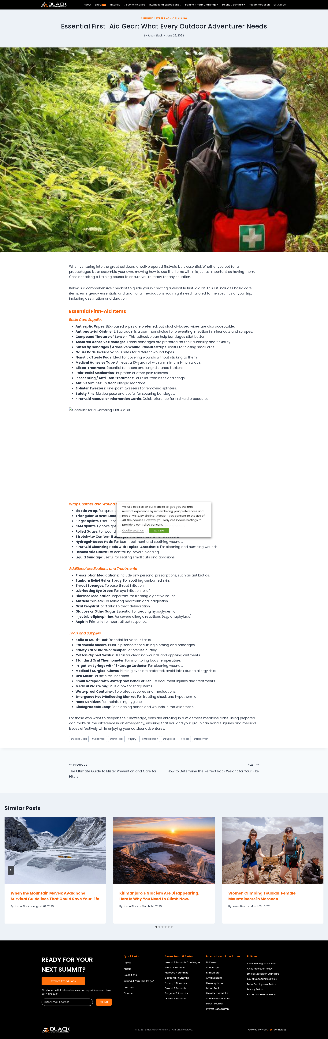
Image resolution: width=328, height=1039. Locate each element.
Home (127, 962)
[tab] (156, 927)
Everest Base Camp (217, 1009)
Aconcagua (213, 967)
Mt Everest (211, 962)
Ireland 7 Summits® (233, 4)
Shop (100, 4)
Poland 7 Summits (175, 988)
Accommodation (259, 4)
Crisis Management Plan (261, 963)
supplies (169, 739)
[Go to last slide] (11, 870)
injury (131, 739)
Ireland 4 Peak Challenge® (201, 4)
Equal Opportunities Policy (262, 979)
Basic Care (79, 739)
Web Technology (273, 1029)
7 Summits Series (134, 4)
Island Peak (212, 988)
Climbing (147, 18)
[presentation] (55, 850)
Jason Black (154, 35)
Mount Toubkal (214, 1003)
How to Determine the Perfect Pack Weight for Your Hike (213, 768)
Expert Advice (166, 18)
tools (184, 739)
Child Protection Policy (260, 968)
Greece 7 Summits (175, 998)
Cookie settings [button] (133, 530)
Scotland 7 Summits (177, 977)
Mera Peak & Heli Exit (217, 993)
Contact (128, 993)
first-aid (116, 739)
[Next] (317, 870)
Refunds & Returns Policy (261, 994)
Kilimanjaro (212, 972)
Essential (98, 739)
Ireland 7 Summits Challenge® (182, 962)
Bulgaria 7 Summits (176, 993)
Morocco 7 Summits (176, 972)
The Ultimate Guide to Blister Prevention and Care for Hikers (112, 771)
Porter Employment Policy (261, 984)
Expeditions (130, 975)
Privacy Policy (255, 989)
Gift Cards (280, 4)
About (87, 4)
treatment (202, 739)
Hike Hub (128, 987)
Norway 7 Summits (176, 983)
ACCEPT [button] (159, 530)
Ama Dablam (214, 977)
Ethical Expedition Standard (263, 973)
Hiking (182, 18)
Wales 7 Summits (175, 967)
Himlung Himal (214, 983)
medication (149, 739)
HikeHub (115, 4)
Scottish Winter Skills (218, 998)
